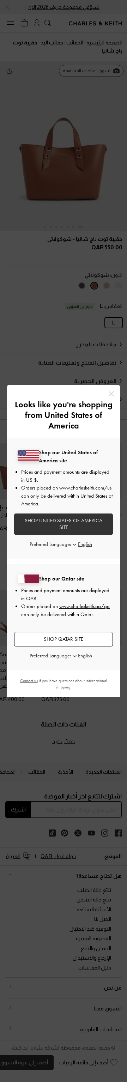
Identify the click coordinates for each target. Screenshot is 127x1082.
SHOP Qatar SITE (63, 639)
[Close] (111, 394)
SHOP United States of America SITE (63, 524)
